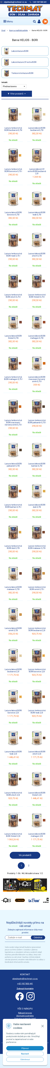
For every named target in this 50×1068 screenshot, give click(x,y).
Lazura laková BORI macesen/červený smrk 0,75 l (36, 379)
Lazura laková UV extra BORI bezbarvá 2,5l (37, 171)
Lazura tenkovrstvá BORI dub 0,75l (13, 547)
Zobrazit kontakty (25, 989)
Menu (9, 21)
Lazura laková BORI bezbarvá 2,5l (13, 670)
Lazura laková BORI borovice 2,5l (13, 711)
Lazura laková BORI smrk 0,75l (13, 629)
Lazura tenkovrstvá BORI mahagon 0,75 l (13, 378)
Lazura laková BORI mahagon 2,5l (36, 835)
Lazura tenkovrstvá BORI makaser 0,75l (37, 547)
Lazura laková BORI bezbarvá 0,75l (36, 129)
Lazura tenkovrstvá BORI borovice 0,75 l (13, 170)
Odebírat (38, 937)
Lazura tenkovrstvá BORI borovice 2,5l (37, 670)
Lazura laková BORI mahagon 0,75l (36, 337)
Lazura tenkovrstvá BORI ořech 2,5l (13, 794)
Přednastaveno (10, 86)
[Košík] (45, 21)
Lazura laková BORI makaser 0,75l (13, 588)
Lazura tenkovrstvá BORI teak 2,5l (37, 711)
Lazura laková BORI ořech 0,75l (36, 254)
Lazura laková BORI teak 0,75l (36, 213)
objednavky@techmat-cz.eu (15, 2)
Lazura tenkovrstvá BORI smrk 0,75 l (37, 588)
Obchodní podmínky (25, 1016)
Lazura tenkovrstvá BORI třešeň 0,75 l (37, 296)
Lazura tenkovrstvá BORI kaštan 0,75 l (13, 506)
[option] (25, 885)
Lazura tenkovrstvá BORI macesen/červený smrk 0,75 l (13, 422)
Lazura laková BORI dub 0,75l (36, 506)
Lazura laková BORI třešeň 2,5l (36, 794)
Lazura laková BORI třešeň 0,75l (13, 337)
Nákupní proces (25, 1013)
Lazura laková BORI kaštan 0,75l (36, 465)
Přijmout (25, 1048)
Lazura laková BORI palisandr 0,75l (13, 465)
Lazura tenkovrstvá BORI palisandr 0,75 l (37, 421)
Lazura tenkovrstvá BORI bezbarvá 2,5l (37, 629)
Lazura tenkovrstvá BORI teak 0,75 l (13, 254)
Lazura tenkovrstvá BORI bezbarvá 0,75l (13, 129)
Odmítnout (25, 1059)
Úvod (3, 30)
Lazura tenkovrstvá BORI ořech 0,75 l (13, 296)
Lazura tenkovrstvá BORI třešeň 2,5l (13, 835)
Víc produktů (25, 855)
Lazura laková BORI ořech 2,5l (36, 753)
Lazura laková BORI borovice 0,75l (13, 213)
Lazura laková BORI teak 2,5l (13, 753)
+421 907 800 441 (40, 2)
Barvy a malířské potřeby (18, 30)
